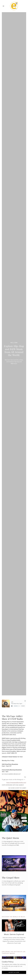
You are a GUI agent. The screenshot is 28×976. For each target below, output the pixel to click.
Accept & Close (14, 972)
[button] (4, 6)
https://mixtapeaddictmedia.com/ (16, 782)
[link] (14, 6)
